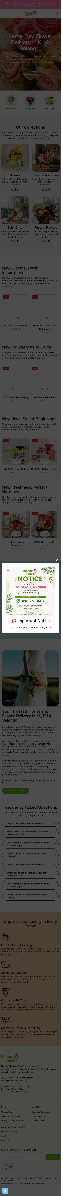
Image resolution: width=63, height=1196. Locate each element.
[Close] (57, 559)
